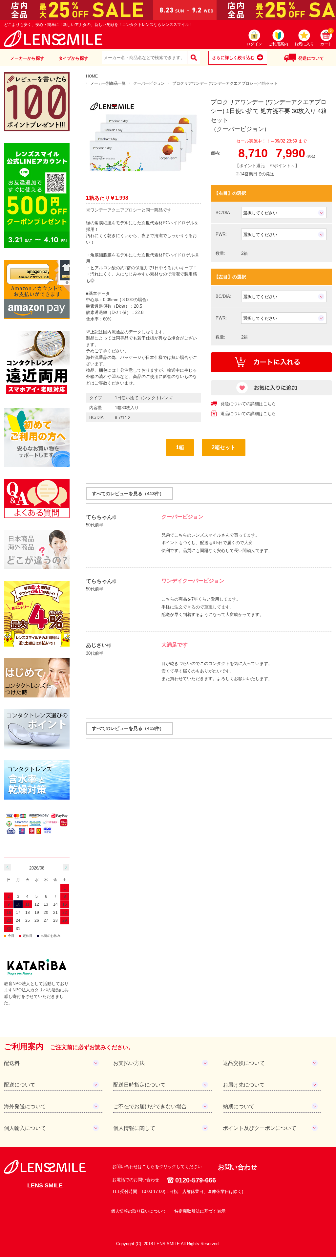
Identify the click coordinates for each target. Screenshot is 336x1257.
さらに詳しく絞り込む (233, 57)
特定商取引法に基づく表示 (199, 1211)
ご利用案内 (278, 44)
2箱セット (224, 447)
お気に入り (304, 44)
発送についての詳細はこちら (248, 403)
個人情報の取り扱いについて (138, 1211)
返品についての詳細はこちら (248, 413)
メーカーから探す (27, 58)
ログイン (254, 44)
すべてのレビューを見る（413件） (128, 493)
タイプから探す (73, 58)
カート (326, 38)
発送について (311, 58)
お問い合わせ (237, 1167)
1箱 (180, 447)
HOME (92, 76)
